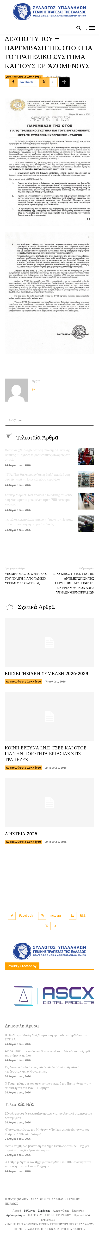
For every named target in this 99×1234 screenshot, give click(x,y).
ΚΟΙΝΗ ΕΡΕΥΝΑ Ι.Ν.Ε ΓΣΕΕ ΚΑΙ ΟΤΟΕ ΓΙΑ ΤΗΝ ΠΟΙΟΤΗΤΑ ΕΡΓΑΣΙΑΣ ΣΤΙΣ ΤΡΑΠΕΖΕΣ (46, 754)
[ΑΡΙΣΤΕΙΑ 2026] (49, 802)
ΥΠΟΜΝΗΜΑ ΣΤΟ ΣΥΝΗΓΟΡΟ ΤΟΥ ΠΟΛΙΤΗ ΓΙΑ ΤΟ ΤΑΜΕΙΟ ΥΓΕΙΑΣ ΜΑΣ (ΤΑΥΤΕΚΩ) (26, 578)
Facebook (26, 916)
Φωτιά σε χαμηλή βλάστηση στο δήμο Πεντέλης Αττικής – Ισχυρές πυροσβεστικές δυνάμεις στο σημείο (37, 455)
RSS (83, 916)
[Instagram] (34, 388)
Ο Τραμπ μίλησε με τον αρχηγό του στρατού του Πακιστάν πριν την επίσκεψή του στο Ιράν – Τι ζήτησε (48, 1085)
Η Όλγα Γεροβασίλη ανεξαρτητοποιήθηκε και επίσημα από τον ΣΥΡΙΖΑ (46, 1037)
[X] (47, 926)
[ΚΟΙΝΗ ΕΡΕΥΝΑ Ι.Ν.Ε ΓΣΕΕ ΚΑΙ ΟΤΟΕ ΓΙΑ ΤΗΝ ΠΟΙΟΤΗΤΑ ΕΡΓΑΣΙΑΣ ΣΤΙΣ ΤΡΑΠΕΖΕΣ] (49, 716)
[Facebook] (12, 916)
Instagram (56, 916)
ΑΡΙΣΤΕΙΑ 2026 (21, 834)
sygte (36, 381)
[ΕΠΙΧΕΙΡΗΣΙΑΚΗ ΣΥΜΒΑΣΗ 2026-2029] (49, 642)
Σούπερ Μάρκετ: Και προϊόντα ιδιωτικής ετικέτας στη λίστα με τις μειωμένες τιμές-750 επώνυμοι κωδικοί (39, 499)
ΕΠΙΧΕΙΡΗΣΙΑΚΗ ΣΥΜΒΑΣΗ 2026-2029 (46, 673)
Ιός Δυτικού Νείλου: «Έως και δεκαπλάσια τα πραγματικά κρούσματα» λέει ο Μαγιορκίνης (42, 1069)
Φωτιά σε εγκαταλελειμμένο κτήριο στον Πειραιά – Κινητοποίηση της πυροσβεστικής (39, 522)
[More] (64, 82)
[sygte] (16, 390)
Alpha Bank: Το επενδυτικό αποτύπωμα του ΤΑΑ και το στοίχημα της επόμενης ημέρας (47, 1053)
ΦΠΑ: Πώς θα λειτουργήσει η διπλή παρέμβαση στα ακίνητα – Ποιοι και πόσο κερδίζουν (37, 477)
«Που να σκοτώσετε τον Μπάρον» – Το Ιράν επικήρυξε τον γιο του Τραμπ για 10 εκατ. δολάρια (47, 1131)
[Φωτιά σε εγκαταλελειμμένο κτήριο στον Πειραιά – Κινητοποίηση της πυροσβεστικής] (86, 524)
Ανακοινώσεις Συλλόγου (23, 76)
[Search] (89, 420)
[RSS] (73, 916)
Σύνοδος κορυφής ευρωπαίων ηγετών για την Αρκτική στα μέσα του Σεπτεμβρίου (48, 1115)
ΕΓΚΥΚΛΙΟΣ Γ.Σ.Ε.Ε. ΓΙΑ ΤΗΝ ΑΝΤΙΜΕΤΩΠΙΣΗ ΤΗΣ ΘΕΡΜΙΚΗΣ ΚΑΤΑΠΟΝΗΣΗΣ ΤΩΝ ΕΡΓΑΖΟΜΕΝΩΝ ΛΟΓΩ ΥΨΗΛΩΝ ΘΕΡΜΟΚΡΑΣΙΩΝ (73, 583)
